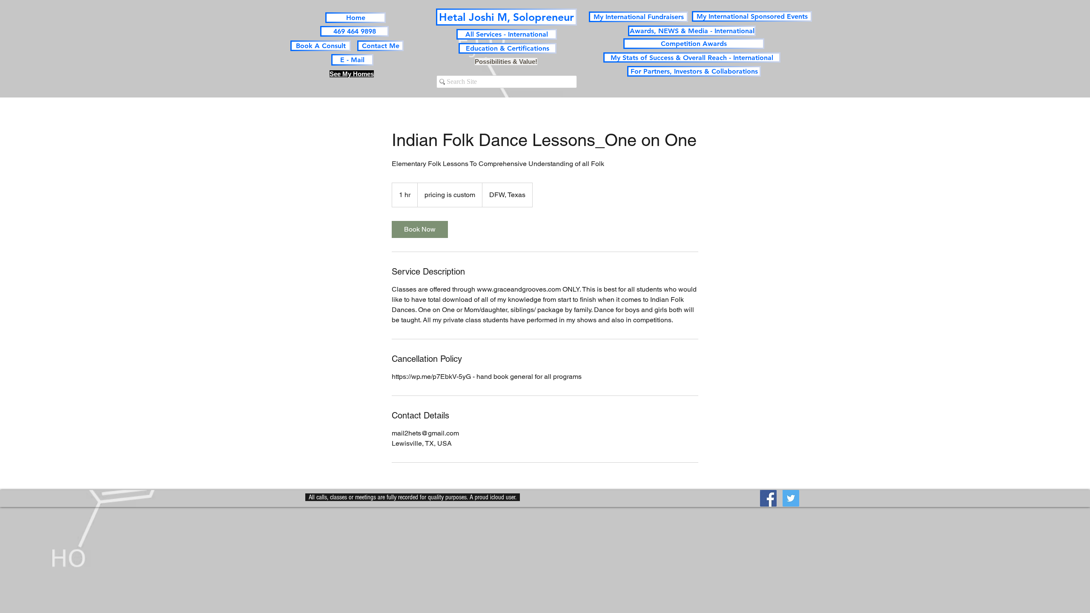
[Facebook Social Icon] (768, 498)
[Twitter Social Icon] (791, 498)
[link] (420, 229)
